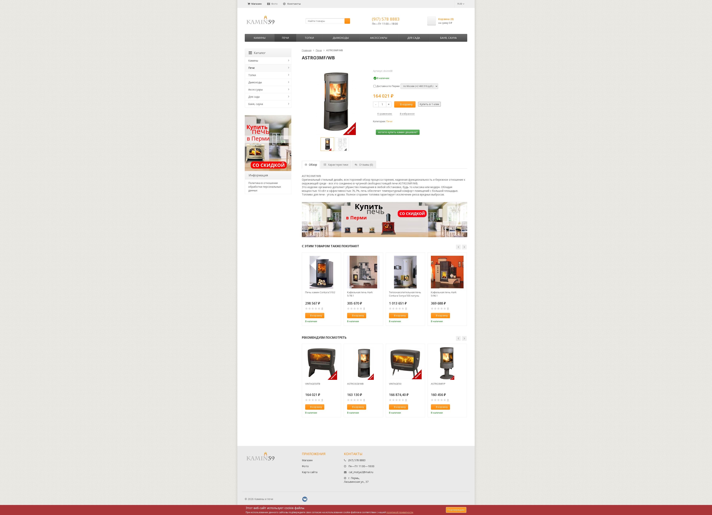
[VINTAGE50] (405, 363)
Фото (274, 3)
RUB (460, 3)
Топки (309, 38)
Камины (260, 38)
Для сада (413, 38)
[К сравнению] (330, 316)
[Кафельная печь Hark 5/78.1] (363, 272)
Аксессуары (378, 38)
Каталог (260, 53)
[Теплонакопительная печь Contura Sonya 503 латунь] (405, 272)
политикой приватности (399, 512)
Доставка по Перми (388, 86)
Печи (285, 38)
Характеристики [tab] (338, 164)
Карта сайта (309, 472)
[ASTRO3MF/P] (447, 363)
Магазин (256, 3)
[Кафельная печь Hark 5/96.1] (447, 272)
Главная (307, 50)
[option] (327, 144)
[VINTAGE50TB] (321, 363)
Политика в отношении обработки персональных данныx (264, 186)
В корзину (406, 104)
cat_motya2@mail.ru (361, 472)
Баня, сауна (448, 38)
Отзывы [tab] (366, 164)
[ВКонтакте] (305, 499)
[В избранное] (336, 316)
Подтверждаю (456, 509)
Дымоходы (341, 38)
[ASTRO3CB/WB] (363, 363)
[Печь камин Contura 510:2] (321, 272)
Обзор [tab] (313, 164)
